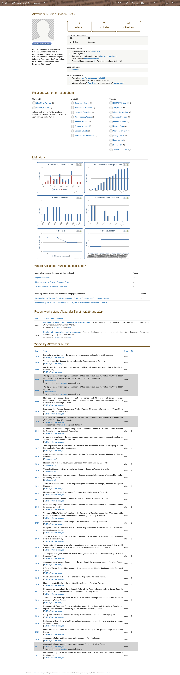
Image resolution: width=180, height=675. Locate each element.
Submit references (161, 3)
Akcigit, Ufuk (118, 135)
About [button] (174, 3)
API (127, 3)
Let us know (119, 83)
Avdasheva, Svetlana (83, 107)
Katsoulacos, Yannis (83, 117)
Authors (37, 3)
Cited (133, 351)
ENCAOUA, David (120, 103)
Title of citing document (53, 318)
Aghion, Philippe (120, 117)
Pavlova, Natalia (81, 121)
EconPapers (74, 69)
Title (45, 351)
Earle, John (118, 140)
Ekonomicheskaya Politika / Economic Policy (52, 282)
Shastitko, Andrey (43, 103)
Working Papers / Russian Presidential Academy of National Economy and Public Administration (72, 298)
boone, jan (117, 145)
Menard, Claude (42, 107)
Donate (135, 3)
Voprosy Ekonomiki (42, 277)
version (64, 383)
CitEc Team (107, 673)
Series (46, 3)
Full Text (47, 357)
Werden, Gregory (120, 131)
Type (126, 351)
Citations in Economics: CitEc (16, 3)
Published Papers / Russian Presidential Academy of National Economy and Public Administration (72, 302)
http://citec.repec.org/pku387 (93, 78)
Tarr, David (117, 107)
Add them (92, 83)
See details (95, 51)
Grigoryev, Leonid (82, 126)
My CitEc (118, 3)
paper (69, 327)
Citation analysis (57, 357)
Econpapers (56, 327)
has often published (108, 56)
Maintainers (145, 3)
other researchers (91, 58)
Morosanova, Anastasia (84, 135)
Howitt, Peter (118, 126)
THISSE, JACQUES (121, 149)
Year (36, 318)
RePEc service (38, 673)
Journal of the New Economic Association (51, 286)
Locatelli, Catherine (83, 112)
